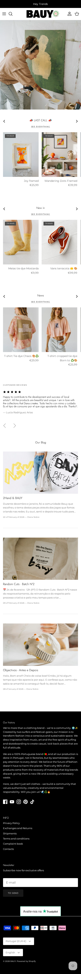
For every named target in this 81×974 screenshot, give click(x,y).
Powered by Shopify (26, 961)
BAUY (13, 961)
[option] (40, 65)
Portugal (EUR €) (16, 941)
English (10, 952)
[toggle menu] (4, 14)
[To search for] (12, 14)
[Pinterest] (25, 802)
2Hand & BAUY (12, 498)
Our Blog (40, 442)
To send (13, 893)
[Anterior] (4, 425)
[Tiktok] (32, 802)
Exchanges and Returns (17, 828)
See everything (40, 127)
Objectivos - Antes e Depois (20, 670)
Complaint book (13, 843)
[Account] (68, 14)
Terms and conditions (16, 838)
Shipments (10, 833)
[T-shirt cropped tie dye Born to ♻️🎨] (59, 329)
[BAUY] (40, 14)
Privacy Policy (11, 823)
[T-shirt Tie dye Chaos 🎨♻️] (21, 329)
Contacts (8, 848)
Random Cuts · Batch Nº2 (18, 584)
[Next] (15, 425)
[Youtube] (12, 802)
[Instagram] (19, 802)
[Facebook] (5, 802)
